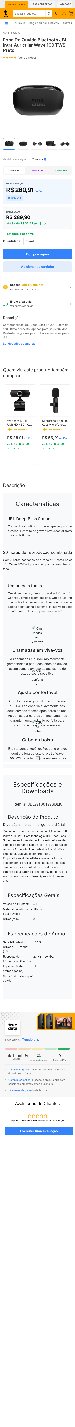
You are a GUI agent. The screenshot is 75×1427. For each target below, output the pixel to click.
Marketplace (16, 4)
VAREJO (14, 170)
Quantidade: (12, 241)
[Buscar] (48, 13)
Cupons (20, 23)
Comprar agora (37, 254)
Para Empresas (42, 4)
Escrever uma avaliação (39, 1131)
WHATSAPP (60, 170)
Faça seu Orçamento (44, 23)
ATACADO (37, 170)
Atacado (65, 4)
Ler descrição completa (19, 343)
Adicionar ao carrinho (37, 267)
